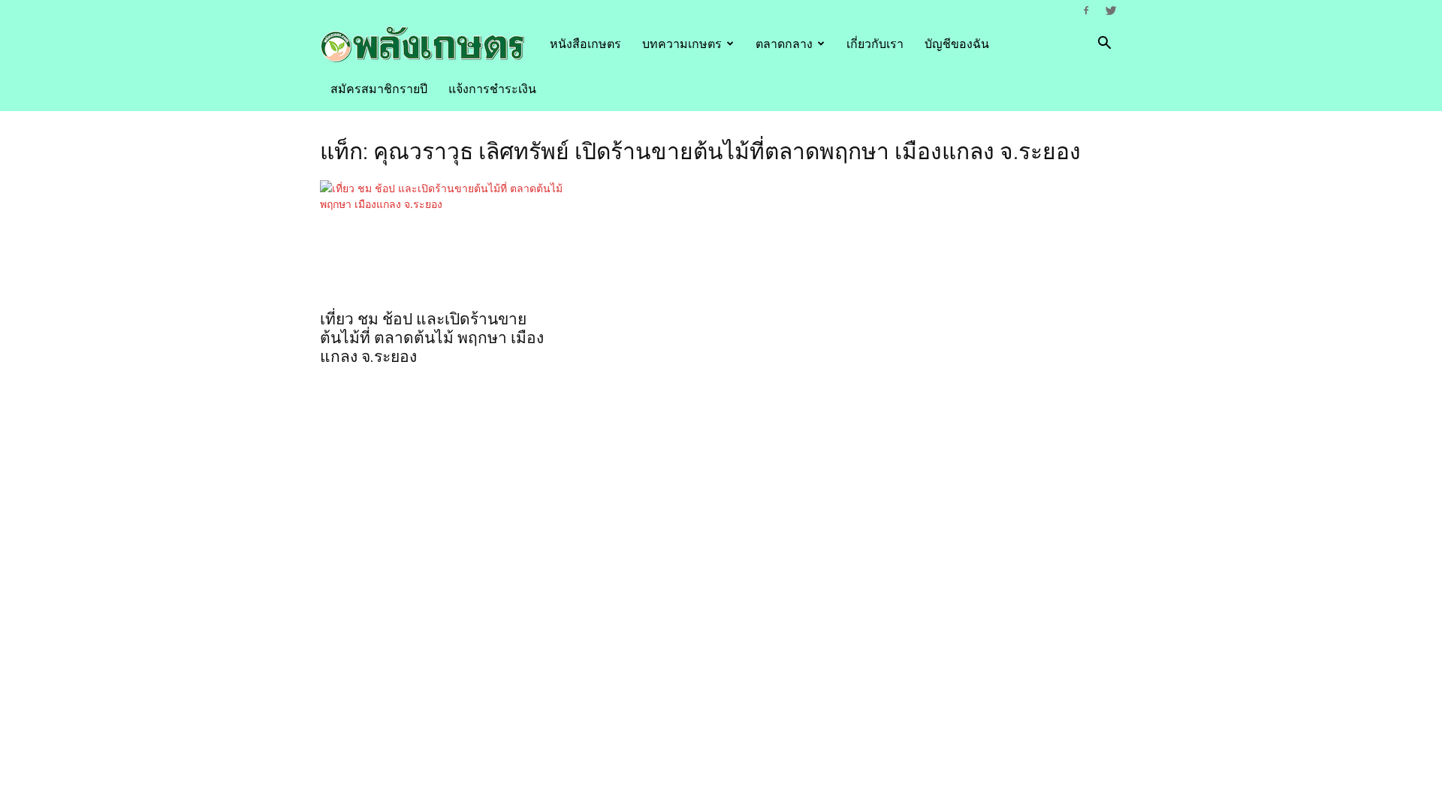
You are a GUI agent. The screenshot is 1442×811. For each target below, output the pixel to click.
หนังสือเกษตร (585, 43)
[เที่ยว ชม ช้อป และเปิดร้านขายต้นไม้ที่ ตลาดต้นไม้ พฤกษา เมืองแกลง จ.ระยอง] (441, 240)
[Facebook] (1086, 10)
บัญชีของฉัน (957, 43)
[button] (1104, 45)
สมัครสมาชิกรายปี (378, 88)
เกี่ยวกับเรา (875, 43)
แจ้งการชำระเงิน (492, 88)
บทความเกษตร (682, 43)
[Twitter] (1111, 10)
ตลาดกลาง (784, 43)
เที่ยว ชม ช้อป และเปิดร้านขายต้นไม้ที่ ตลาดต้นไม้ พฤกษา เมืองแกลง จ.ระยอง (432, 338)
